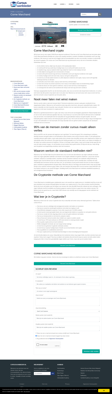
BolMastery (83, 375)
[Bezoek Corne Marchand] (50, 34)
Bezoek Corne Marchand (21, 111)
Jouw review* (39, 295)
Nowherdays (60, 370)
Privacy (67, 384)
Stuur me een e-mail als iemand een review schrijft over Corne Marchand (58, 333)
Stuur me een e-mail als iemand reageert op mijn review (53, 336)
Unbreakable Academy (20, 127)
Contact (22, 384)
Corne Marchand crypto (20, 85)
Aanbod (62, 4)
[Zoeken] (100, 14)
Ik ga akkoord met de (50, 338)
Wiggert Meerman (19, 125)
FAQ (22, 387)
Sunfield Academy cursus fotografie (90, 377)
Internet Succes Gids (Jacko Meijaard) (90, 368)
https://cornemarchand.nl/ (17, 29)
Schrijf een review (19, 107)
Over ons (44, 384)
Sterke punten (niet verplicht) (44, 315)
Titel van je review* (41, 288)
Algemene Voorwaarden (56, 338)
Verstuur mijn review (91, 351)
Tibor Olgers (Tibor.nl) (20, 129)
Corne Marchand (19, 83)
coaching (19, 12)
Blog (78, 4)
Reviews (71, 4)
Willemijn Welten (19, 123)
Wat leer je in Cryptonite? (21, 103)
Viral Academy (61, 368)
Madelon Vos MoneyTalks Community (90, 370)
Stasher (83, 373)
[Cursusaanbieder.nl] (20, 4)
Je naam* (38, 274)
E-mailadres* (39, 281)
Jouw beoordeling (41, 308)
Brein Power (60, 373)
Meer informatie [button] (27, 391)
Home (55, 4)
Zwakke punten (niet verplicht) (44, 324)
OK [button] (104, 390)
